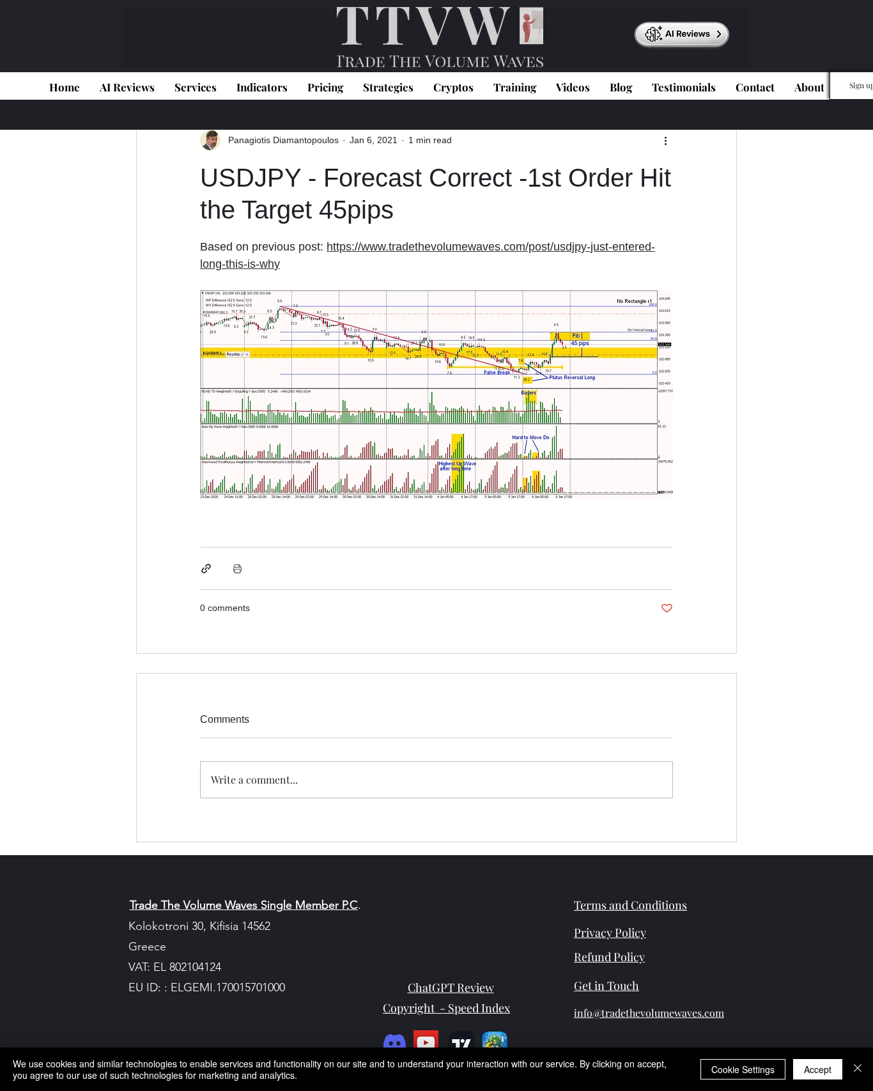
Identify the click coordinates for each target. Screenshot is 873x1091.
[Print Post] (237, 568)
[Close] (857, 1069)
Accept (817, 1069)
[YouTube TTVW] (425, 1042)
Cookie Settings (743, 1069)
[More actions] (665, 140)
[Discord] (394, 1042)
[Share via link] (206, 568)
